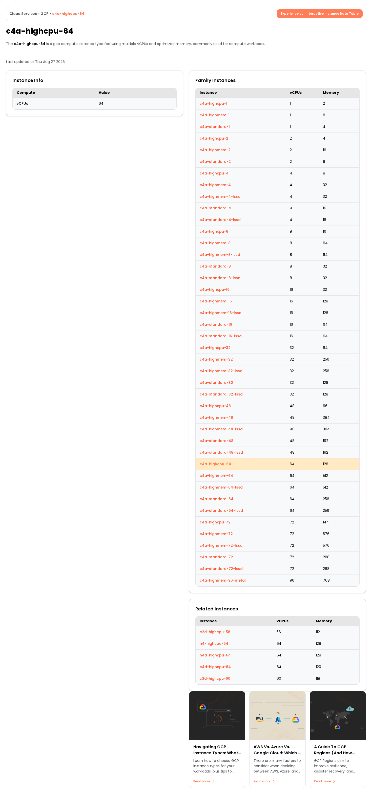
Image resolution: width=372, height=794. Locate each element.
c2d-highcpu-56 (215, 631)
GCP (44, 13)
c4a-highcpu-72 (215, 522)
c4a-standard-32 (216, 382)
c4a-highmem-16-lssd (220, 312)
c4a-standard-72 (216, 557)
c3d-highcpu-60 (215, 678)
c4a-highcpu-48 (215, 405)
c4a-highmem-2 (215, 149)
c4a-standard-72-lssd (221, 568)
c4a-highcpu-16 (215, 289)
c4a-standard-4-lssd (220, 219)
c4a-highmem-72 (216, 533)
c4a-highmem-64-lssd (221, 487)
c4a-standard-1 (215, 126)
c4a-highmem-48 (216, 417)
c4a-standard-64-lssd (221, 510)
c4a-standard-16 (216, 324)
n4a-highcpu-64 (215, 655)
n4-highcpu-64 (214, 643)
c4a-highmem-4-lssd (220, 196)
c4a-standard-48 (216, 440)
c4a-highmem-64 (216, 475)
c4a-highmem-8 (215, 243)
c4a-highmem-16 (216, 301)
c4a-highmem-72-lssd (221, 545)
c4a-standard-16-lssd (221, 336)
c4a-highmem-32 (216, 359)
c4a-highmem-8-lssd (220, 254)
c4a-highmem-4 (215, 184)
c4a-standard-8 (215, 266)
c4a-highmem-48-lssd (221, 429)
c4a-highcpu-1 (213, 103)
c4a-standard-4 (215, 208)
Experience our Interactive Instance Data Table (320, 13)
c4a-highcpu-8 (214, 231)
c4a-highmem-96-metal (223, 580)
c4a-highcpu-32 (215, 347)
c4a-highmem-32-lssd (221, 370)
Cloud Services (23, 13)
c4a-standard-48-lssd (221, 452)
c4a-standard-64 (216, 498)
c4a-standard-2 (215, 161)
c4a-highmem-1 (215, 115)
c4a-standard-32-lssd (221, 394)
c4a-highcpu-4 (214, 173)
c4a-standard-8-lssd (220, 277)
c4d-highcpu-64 (215, 666)
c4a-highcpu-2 (214, 138)
